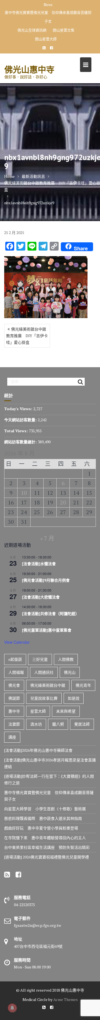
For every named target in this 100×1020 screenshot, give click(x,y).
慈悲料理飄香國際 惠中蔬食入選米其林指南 (43, 818)
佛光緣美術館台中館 (47, 685)
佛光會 (14, 685)
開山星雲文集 (63, 30)
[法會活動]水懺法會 (39, 563)
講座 (12, 737)
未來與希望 (66, 711)
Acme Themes (65, 999)
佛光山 (70, 672)
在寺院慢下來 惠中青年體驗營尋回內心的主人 (45, 837)
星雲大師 (38, 711)
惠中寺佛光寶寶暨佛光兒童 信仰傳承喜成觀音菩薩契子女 (48, 17)
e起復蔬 (15, 659)
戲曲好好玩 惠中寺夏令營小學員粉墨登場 (41, 828)
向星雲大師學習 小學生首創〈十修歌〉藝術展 (45, 808)
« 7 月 (47, 538)
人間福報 (16, 672)
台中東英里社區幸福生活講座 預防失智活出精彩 (47, 847)
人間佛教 (66, 659)
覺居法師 (82, 724)
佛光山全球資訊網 (32, 30)
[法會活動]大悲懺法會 (41, 597)
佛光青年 (83, 685)
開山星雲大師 (46, 38)
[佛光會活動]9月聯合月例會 (46, 580)
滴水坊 (36, 724)
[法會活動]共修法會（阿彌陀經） (50, 613)
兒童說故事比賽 (44, 698)
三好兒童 (40, 659)
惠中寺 (14, 711)
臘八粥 (58, 724)
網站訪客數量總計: (21, 441)
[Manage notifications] (12, 1007)
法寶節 (14, 724)
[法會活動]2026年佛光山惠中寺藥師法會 (38, 750)
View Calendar (17, 642)
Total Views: (16, 430)
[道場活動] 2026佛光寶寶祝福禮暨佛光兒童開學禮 (46, 857)
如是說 (73, 698)
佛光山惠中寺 (29, 69)
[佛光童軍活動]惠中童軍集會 (46, 630)
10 (24, 492)
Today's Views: (18, 408)
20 (63, 502)
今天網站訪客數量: (21, 419)
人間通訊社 (44, 672)
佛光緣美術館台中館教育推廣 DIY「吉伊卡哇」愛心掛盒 (27, 335)
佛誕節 (14, 698)
